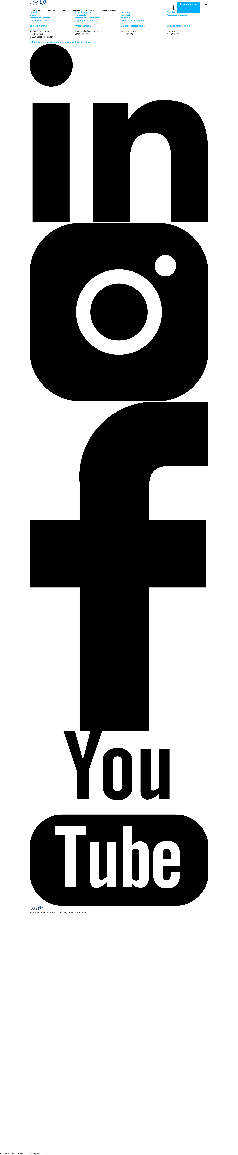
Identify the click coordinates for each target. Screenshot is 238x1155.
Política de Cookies (55, 1144)
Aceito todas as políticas (191, 1143)
